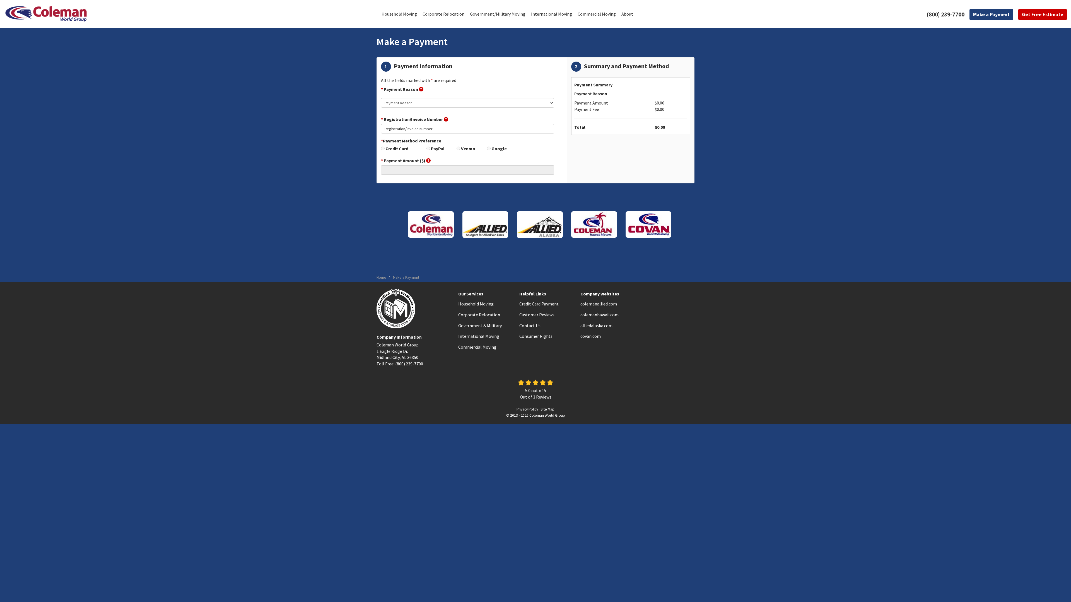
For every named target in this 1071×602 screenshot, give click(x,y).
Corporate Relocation (479, 314)
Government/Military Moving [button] (497, 14)
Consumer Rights (536, 336)
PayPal (438, 148)
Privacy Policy (527, 409)
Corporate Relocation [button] (443, 14)
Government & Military (480, 325)
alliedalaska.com (596, 325)
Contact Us (530, 325)
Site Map (547, 409)
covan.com (590, 336)
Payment (991, 14)
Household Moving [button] (399, 14)
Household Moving (476, 304)
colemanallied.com (598, 304)
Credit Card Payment (539, 304)
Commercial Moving (477, 347)
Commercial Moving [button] (597, 14)
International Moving (478, 336)
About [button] (627, 14)
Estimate (1042, 14)
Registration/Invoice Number (412, 119)
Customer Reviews (536, 314)
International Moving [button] (551, 14)
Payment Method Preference (411, 141)
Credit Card (396, 148)
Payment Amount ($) (403, 160)
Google (499, 148)
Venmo (468, 148)
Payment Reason (400, 89)
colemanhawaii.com (599, 314)
